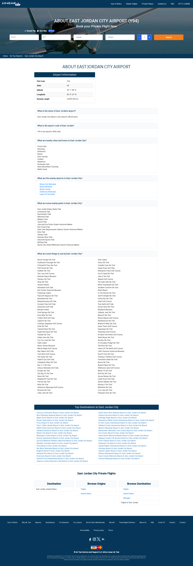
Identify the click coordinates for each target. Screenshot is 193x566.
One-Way (43, 31)
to (58, 413)
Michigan (126, 498)
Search (169, 37)
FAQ (172, 4)
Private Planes (147, 4)
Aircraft (112, 522)
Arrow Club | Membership (95, 522)
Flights (83, 489)
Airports (38, 522)
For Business (64, 522)
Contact (183, 522)
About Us (143, 522)
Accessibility (84, 530)
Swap (52, 31)
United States (86, 494)
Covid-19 (161, 522)
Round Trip (31, 31)
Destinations (50, 522)
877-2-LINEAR (184, 4)
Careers (172, 522)
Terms (110, 530)
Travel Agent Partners (127, 522)
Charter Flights (131, 4)
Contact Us (162, 4)
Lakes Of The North (47, 194)
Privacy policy (99, 530)
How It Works (116, 4)
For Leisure (77, 522)
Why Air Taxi (26, 522)
